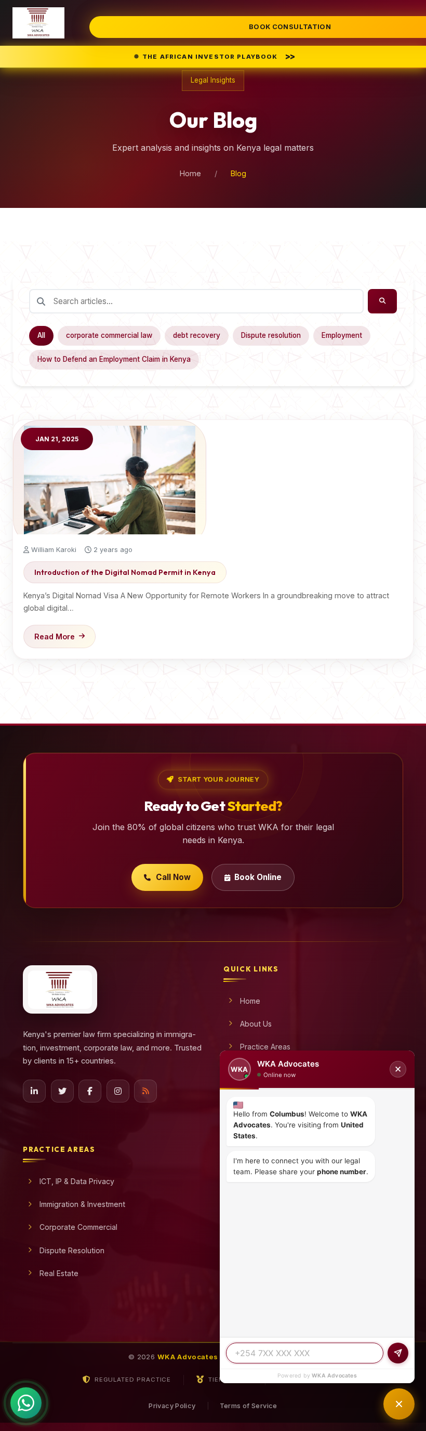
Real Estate (58, 1273)
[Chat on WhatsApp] (26, 1398)
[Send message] (398, 1353)
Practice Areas (265, 1046)
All (41, 335)
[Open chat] (399, 1404)
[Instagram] (117, 1091)
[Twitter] (62, 1091)
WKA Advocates (334, 1375)
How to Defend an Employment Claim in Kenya (114, 359)
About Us (256, 1023)
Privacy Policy (172, 1406)
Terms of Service (248, 1406)
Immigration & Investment (82, 1204)
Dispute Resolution (71, 1250)
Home (190, 173)
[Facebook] (89, 1091)
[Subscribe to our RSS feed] (145, 1091)
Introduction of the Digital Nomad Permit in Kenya (125, 572)
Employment (342, 335)
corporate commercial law (109, 335)
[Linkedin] (34, 1091)
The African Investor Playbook (218, 56)
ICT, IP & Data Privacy (76, 1181)
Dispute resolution (271, 335)
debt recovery (196, 335)
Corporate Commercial (78, 1227)
